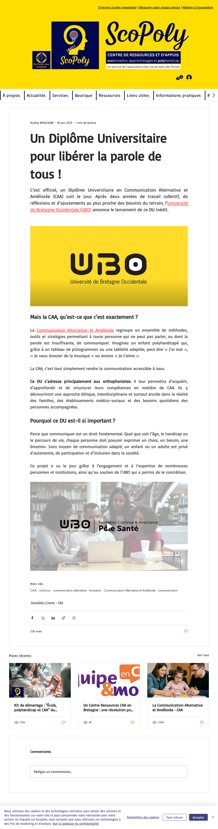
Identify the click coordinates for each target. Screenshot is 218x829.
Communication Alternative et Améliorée (129, 590)
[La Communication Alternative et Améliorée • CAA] (178, 680)
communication (168, 590)
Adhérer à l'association (198, 7)
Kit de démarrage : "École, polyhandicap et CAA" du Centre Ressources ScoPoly (36, 707)
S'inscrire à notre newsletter (117, 7)
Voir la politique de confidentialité (76, 824)
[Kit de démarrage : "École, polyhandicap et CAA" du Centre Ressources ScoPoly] (40, 680)
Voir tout (203, 655)
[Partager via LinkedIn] (53, 618)
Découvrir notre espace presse (159, 7)
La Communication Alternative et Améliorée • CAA (177, 707)
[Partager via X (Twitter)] (43, 618)
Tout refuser (174, 817)
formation (95, 590)
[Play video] (109, 526)
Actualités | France (43, 602)
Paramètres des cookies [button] (143, 817)
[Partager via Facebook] (32, 618)
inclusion (44, 590)
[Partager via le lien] (64, 618)
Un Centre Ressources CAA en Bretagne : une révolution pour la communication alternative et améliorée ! (108, 707)
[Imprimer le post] (74, 618)
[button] (179, 77)
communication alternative (69, 590)
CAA (33, 590)
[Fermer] (212, 817)
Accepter (198, 817)
